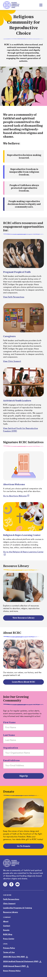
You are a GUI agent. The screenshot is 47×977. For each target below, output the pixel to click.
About (5, 921)
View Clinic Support (12, 361)
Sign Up (23, 776)
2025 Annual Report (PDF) (14, 966)
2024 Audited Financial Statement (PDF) (20, 961)
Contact (6, 926)
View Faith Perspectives (13, 297)
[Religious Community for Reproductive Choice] (11, 4)
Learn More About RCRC (23, 682)
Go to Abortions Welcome (15, 496)
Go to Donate (23, 846)
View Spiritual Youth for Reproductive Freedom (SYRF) (20, 430)
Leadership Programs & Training (17, 908)
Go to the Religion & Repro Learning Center (23, 552)
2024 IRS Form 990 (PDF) (14, 957)
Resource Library (10, 912)
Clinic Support (9, 903)
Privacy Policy (9, 948)
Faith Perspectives (11, 899)
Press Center (8, 939)
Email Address (11, 760)
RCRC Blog (7, 934)
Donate (6, 930)
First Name (9, 722)
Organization (10, 747)
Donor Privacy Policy (11, 971)
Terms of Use (9, 952)
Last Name (9, 735)
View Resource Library (23, 618)
